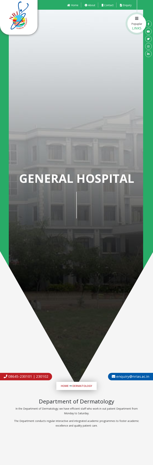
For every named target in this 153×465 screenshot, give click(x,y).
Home (65, 386)
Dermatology (82, 386)
